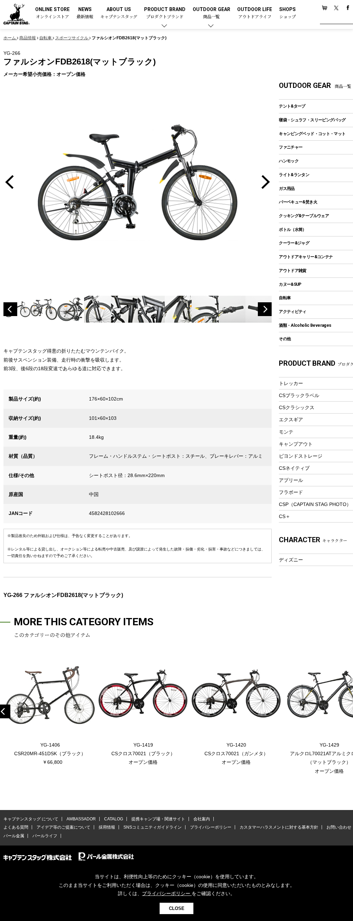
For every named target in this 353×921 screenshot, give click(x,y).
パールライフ (44, 835)
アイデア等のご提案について (63, 827)
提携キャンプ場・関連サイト (158, 819)
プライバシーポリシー (210, 827)
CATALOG (113, 819)
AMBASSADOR (81, 819)
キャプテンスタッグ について (30, 819)
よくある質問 (15, 827)
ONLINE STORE (52, 13)
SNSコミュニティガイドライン (152, 827)
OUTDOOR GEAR (211, 13)
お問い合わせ (338, 827)
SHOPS (287, 13)
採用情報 (107, 827)
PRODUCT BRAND (164, 13)
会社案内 (201, 819)
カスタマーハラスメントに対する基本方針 (279, 827)
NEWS (85, 13)
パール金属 (13, 835)
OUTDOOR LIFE (254, 13)
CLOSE (176, 908)
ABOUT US (118, 13)
